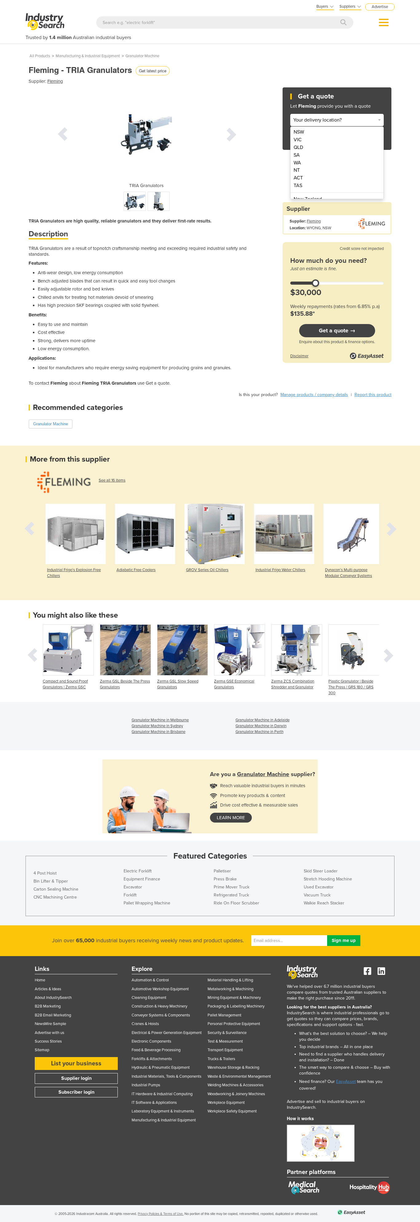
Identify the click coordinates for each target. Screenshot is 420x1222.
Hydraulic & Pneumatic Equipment (161, 1067)
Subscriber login (76, 1092)
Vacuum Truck (317, 895)
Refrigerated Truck (231, 895)
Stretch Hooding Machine (328, 879)
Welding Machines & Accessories (235, 1085)
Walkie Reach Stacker (324, 903)
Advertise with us (49, 1032)
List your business (76, 1063)
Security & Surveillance (227, 1032)
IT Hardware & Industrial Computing (162, 1094)
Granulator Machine (142, 56)
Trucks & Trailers (221, 1058)
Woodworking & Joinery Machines (236, 1094)
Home (40, 980)
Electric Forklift (138, 871)
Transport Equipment (225, 1050)
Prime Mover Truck (231, 887)
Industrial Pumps (146, 1085)
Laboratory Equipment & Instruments (163, 1111)
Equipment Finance (142, 879)
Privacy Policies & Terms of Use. (161, 1214)
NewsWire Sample (50, 1023)
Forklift (130, 895)
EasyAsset (346, 1081)
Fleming (55, 81)
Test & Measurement (225, 1041)
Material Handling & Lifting (230, 980)
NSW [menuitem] (299, 132)
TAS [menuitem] (298, 185)
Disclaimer (299, 356)
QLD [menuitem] (298, 147)
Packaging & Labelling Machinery (236, 1006)
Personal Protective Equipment (234, 1023)
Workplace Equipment (226, 1102)
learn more (231, 817)
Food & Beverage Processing (156, 1050)
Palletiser (222, 871)
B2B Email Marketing (53, 1015)
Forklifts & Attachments (152, 1058)
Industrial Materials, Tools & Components (166, 1076)
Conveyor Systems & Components (161, 1015)
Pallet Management (224, 1015)
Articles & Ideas (48, 989)
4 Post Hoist (45, 873)
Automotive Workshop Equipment (160, 989)
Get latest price (152, 71)
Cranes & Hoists (145, 1023)
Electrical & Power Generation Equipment (167, 1032)
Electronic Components (151, 1041)
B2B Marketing (48, 1006)
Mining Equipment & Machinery (234, 997)
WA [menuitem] (297, 163)
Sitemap (42, 1050)
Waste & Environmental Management (239, 1076)
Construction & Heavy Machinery (159, 1006)
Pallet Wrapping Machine (147, 903)
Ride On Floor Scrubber (236, 903)
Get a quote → (337, 330)
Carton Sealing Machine (56, 889)
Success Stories (48, 1041)
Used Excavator (319, 887)
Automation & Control (150, 980)
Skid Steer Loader (321, 871)
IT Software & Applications (154, 1102)
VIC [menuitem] (298, 140)
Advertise (380, 6)
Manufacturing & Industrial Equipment (88, 56)
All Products (40, 56)
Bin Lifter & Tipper (51, 881)
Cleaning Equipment (149, 997)
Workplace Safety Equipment (232, 1111)
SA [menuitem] (297, 155)
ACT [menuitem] (298, 178)
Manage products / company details (314, 394)
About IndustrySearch (53, 997)
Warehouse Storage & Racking (233, 1067)
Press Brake (225, 879)
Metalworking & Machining (230, 989)
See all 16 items (112, 480)
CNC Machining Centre (55, 897)
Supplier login (76, 1078)
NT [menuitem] (297, 170)
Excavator (133, 887)
